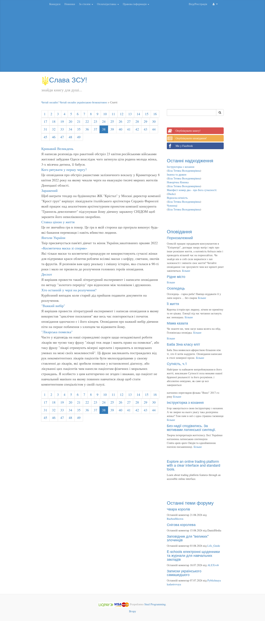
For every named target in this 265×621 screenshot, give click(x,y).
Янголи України (53, 237)
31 (45, 129)
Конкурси (55, 4)
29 (145, 121)
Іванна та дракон (176, 174)
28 (137, 121)
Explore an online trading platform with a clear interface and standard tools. (193, 465)
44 (154, 129)
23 (95, 121)
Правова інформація (135, 4)
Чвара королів (178, 508)
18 (53, 121)
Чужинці (172, 205)
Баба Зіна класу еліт (183, 344)
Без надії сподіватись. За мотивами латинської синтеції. (191, 427)
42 (137, 129)
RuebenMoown (175, 519)
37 (95, 129)
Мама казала (177, 322)
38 (104, 129)
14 (138, 114)
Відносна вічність (177, 198)
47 (62, 137)
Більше (186, 270)
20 (70, 121)
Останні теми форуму (190, 502)
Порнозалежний (180, 237)
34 (70, 129)
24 (104, 121)
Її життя (173, 303)
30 (154, 121)
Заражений (49, 190)
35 (79, 129)
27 (129, 121)
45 (45, 137)
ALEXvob (213, 565)
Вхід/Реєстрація (198, 4)
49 (79, 137)
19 (62, 121)
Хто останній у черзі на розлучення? (68, 290)
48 (70, 137)
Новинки (69, 4)
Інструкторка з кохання (180, 167)
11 (113, 114)
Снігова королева (181, 524)
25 (112, 121)
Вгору (132, 611)
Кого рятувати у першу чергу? (64, 169)
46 (53, 137)
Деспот (46, 274)
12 (121, 114)
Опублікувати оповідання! (191, 138)
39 (112, 129)
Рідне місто (176, 276)
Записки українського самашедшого (184, 572)
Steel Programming (155, 604)
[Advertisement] (132, 41)
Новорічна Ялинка (178, 182)
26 (120, 121)
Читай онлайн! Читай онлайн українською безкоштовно (74, 102)
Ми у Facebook (184, 146)
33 (62, 129)
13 (130, 114)
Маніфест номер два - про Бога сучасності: (192, 190)
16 (155, 114)
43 (145, 129)
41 (129, 129)
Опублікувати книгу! (188, 130)
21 (79, 121)
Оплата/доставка (107, 4)
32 (53, 129)
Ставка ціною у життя (57, 222)
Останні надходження (190, 160)
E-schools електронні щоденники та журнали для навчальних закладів (193, 555)
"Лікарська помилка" (57, 332)
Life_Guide (213, 545)
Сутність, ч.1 (177, 363)
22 (87, 121)
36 (87, 129)
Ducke (171, 194)
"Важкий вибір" (53, 305)
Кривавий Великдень (57, 148)
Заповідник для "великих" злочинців (188, 538)
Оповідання (179, 231)
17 (45, 121)
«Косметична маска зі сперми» (64, 248)
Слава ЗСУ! (68, 79)
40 (120, 129)
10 (105, 114)
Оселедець (176, 288)
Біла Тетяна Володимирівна (184, 170)
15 (146, 114)
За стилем (85, 4)
